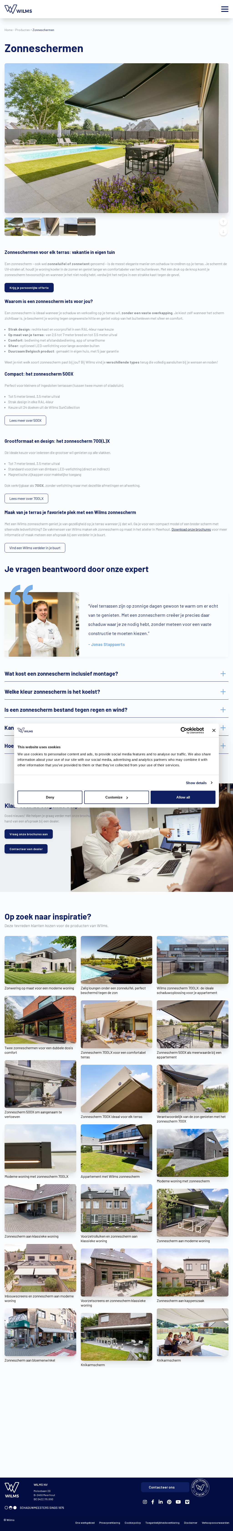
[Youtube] (178, 1502)
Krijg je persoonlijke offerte (29, 288)
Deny (50, 797)
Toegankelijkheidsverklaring (162, 1522)
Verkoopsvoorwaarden (215, 1522)
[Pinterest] (169, 1502)
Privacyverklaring (109, 1522)
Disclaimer (190, 1522)
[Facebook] (145, 1502)
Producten (22, 30)
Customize (113, 797)
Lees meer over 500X (25, 420)
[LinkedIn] (161, 1502)
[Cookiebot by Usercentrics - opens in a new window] (184, 730)
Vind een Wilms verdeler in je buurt (35, 547)
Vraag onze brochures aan (29, 834)
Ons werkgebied (85, 1522)
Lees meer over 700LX (26, 498)
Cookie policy (133, 1522)
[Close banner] (213, 730)
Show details (196, 783)
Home (9, 30)
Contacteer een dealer (26, 849)
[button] (14, 227)
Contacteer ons (162, 1487)
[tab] (116, 673)
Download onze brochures (191, 529)
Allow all (183, 797)
